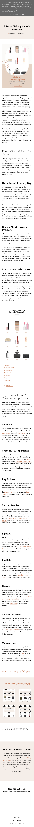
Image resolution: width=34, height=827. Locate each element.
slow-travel (12, 33)
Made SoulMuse (19, 824)
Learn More (14, 14)
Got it (22, 14)
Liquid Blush (9, 370)
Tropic (29, 459)
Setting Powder (10, 373)
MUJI (23, 654)
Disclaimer (17, 817)
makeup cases (6, 656)
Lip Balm (8, 378)
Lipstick (8, 375)
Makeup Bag (9, 385)
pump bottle (13, 603)
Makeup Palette (10, 368)
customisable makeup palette (23, 461)
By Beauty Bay (8, 492)
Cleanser (8, 380)
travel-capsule (21, 33)
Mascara (7, 365)
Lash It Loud (21, 433)
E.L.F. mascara (6, 433)
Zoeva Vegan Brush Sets (12, 630)
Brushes (8, 383)
